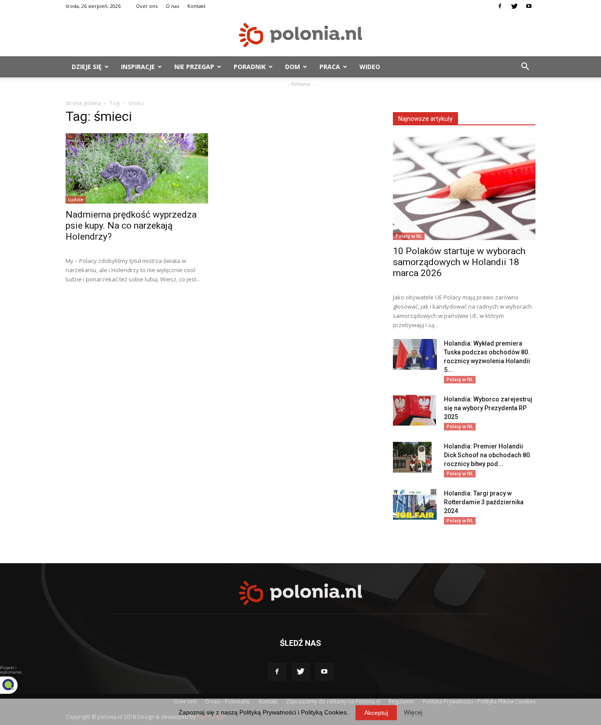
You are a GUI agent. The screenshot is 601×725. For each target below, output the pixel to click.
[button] (524, 66)
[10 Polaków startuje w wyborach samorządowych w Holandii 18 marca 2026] (464, 188)
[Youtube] (528, 6)
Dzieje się (87, 66)
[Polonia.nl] (300, 35)
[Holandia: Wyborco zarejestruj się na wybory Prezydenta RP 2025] (414, 410)
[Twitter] (514, 6)
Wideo (369, 66)
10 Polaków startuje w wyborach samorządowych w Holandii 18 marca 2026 (459, 262)
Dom (292, 66)
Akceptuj (376, 712)
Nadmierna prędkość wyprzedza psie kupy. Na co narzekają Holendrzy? (131, 225)
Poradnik (250, 66)
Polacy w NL (409, 236)
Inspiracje (138, 66)
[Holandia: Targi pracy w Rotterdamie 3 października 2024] (415, 504)
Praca (329, 66)
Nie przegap (194, 66)
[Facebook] (499, 6)
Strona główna (83, 103)
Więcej (413, 712)
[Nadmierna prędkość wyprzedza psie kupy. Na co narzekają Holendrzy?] (137, 168)
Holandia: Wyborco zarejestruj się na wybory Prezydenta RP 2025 (488, 408)
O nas (172, 6)
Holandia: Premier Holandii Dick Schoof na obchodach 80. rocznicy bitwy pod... (487, 455)
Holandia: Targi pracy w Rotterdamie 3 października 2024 (484, 502)
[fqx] (15, 685)
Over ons (147, 6)
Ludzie (75, 200)
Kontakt (196, 6)
